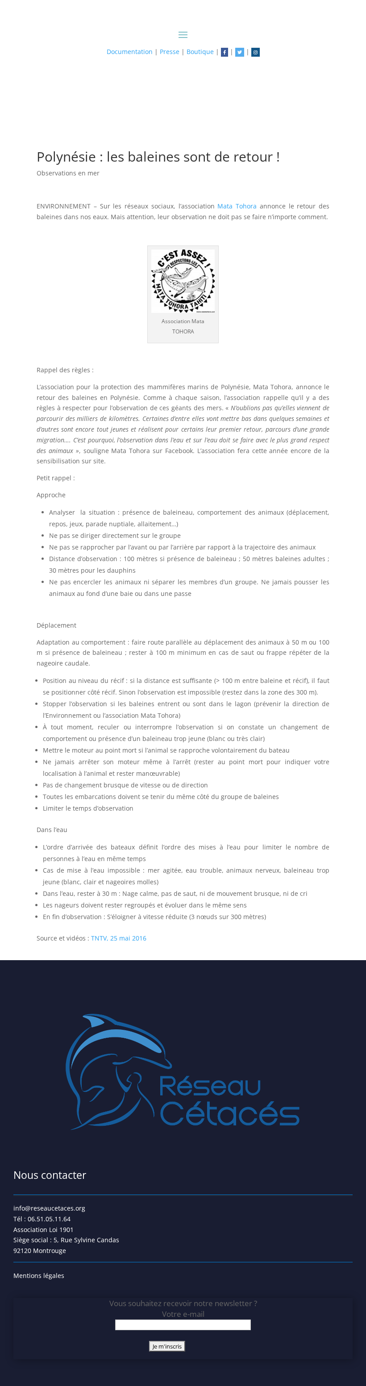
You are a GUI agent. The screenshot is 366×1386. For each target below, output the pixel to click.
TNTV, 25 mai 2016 (118, 938)
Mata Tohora (237, 206)
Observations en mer (68, 173)
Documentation (130, 51)
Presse (169, 51)
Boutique (200, 51)
